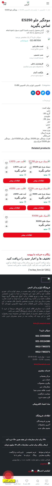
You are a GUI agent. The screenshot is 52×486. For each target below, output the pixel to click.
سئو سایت (35, 460)
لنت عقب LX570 (19, 167)
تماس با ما (17, 455)
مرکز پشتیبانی (45, 376)
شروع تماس (24, 40)
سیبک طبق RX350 (43, 221)
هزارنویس (15, 460)
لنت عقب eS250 (19, 194)
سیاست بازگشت (44, 394)
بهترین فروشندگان (43, 421)
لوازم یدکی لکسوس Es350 (28, 10)
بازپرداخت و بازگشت (16, 452)
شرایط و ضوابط (44, 452)
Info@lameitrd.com (42, 364)
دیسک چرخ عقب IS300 (41, 194)
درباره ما (27, 455)
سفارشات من (45, 387)
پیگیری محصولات (43, 383)
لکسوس (42, 10)
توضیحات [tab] (46, 100)
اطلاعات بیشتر (38, 181)
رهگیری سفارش (44, 455)
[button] (48, 31)
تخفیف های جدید (44, 428)
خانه (49, 10)
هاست (28, 460)
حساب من (46, 380)
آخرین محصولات (44, 425)
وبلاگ (34, 455)
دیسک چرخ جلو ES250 (41, 167)
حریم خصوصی (31, 452)
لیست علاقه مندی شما (42, 390)
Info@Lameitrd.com (41, 323)
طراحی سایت (45, 460)
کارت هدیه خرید (44, 397)
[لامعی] (26, 3)
